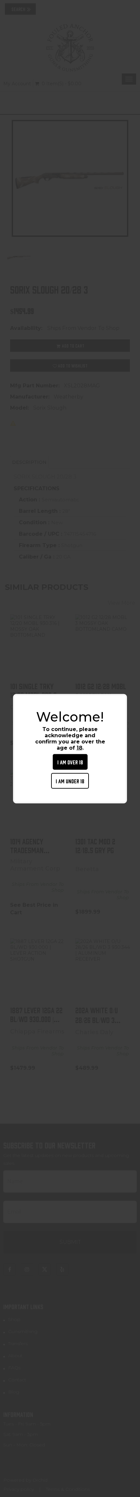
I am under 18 (70, 780)
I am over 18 (70, 761)
